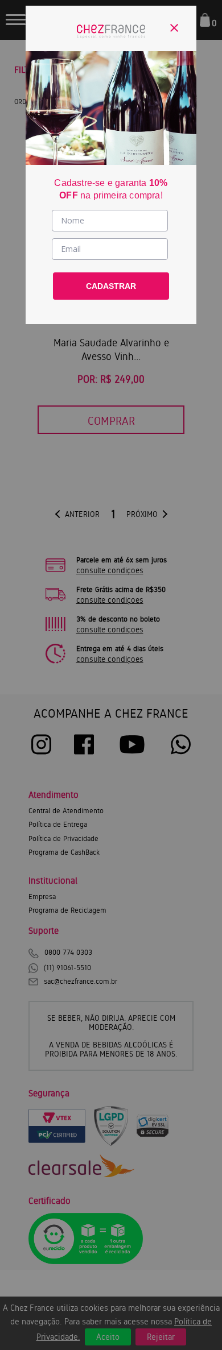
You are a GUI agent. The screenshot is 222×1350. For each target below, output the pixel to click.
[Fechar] (174, 28)
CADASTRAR (111, 286)
